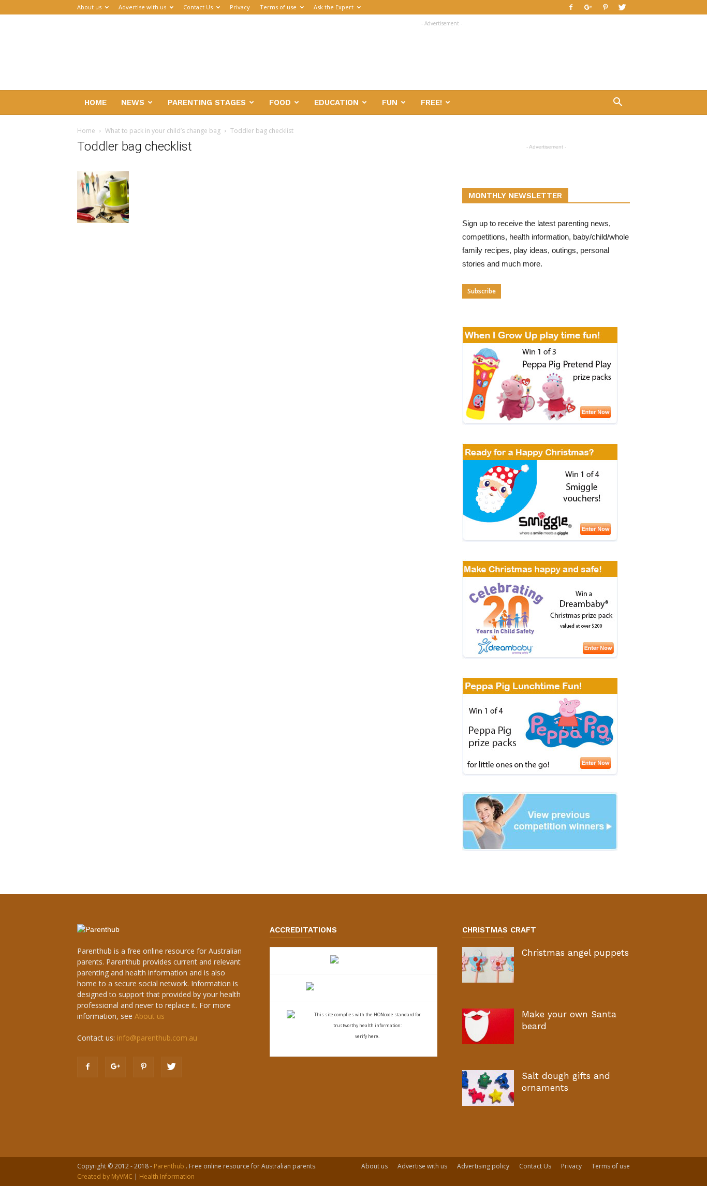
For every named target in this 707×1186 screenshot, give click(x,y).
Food (280, 102)
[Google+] (588, 7)
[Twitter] (622, 7)
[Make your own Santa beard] (488, 1026)
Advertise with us (142, 7)
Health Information (167, 1176)
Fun (389, 102)
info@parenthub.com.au (157, 1038)
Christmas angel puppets (575, 952)
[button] (617, 103)
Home (95, 102)
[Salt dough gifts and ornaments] (488, 1088)
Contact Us (198, 7)
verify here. (367, 1036)
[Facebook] (571, 7)
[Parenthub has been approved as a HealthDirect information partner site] (354, 961)
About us (89, 7)
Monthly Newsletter (515, 195)
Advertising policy (483, 1166)
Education (336, 102)
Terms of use (278, 7)
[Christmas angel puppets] (488, 965)
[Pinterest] (605, 7)
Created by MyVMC (104, 1176)
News (132, 102)
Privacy (240, 7)
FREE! (431, 102)
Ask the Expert (334, 7)
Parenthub (170, 1166)
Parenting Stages (207, 102)
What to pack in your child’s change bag (162, 130)
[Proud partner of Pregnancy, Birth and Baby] (353, 987)
